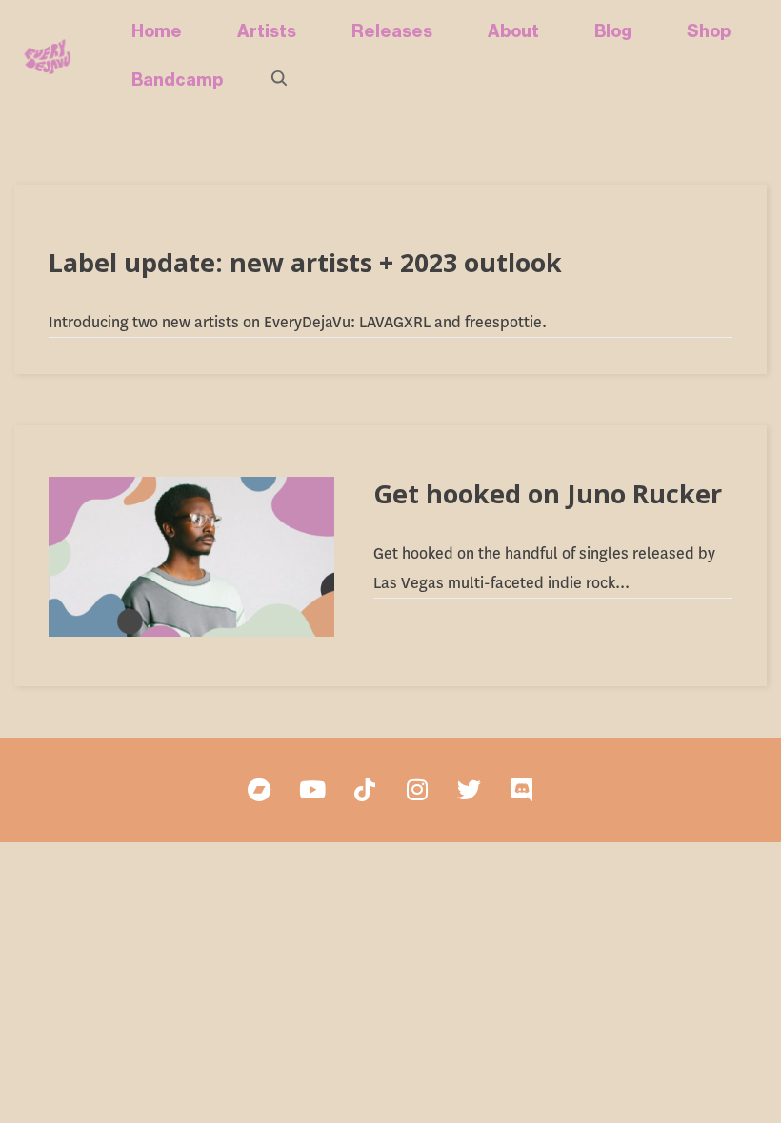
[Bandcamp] (260, 790)
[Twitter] (469, 790)
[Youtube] (312, 790)
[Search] (280, 80)
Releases (391, 31)
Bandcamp (177, 80)
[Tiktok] (365, 790)
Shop (709, 31)
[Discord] (522, 790)
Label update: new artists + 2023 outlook (305, 262)
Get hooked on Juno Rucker (547, 493)
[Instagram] (417, 790)
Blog (612, 31)
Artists (266, 31)
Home (156, 31)
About (513, 31)
